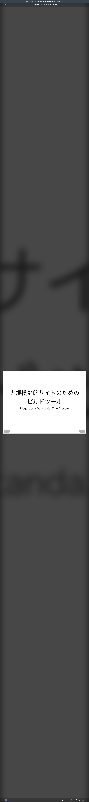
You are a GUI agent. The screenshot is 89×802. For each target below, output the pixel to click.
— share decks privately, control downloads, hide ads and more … (44, 1)
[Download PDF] (83, 800)
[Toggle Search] (81, 5)
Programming (66, 800)
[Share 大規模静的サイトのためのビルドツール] (76, 800)
